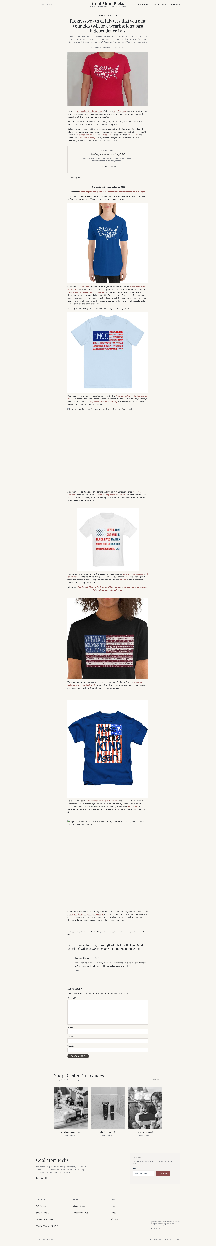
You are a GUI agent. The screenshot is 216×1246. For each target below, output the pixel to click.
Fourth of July (86, 932)
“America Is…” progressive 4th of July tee (86, 292)
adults (123, 579)
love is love (132, 135)
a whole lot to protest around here (111, 494)
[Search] (39, 4)
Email (70, 1037)
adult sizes (132, 806)
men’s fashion (106, 932)
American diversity (86, 137)
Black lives (108, 135)
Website (71, 1046)
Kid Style (112, 15)
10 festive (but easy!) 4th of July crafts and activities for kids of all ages (112, 191)
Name (70, 1028)
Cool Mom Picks (108, 3)
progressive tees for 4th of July (103, 401)
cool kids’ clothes (74, 932)
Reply (77, 970)
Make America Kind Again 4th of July (102, 801)
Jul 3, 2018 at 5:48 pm (96, 958)
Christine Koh (83, 286)
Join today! (162, 1173)
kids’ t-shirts (95, 932)
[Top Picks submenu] (179, 4)
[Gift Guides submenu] (165, 4)
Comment (72, 998)
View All (157, 1080)
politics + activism (118, 932)
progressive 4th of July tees (89, 111)
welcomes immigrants (86, 135)
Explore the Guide (110, 167)
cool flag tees (120, 111)
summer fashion (131, 932)
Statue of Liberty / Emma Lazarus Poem (85, 914)
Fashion (103, 15)
